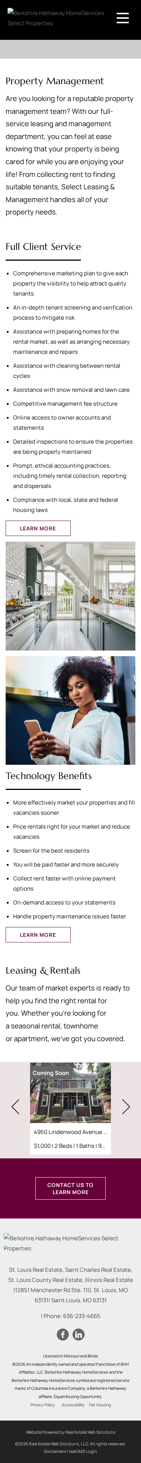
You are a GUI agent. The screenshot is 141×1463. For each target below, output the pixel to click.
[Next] (125, 1106)
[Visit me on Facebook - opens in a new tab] (62, 1334)
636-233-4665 (81, 1316)
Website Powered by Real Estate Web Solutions (70, 1432)
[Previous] (15, 1106)
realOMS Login (83, 1451)
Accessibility (73, 1404)
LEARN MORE (38, 528)
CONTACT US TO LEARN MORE (70, 1188)
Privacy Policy (42, 1404)
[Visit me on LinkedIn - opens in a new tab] (78, 1334)
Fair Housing (100, 1404)
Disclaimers (55, 1451)
